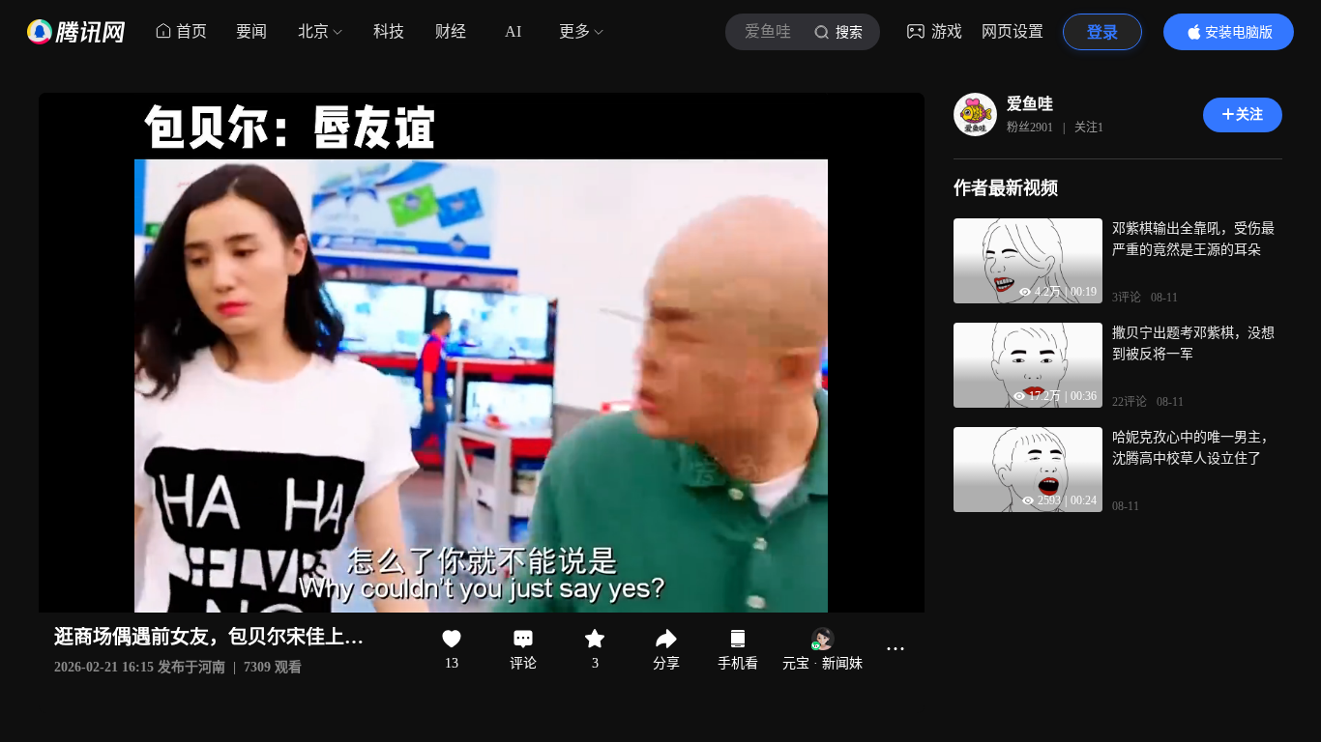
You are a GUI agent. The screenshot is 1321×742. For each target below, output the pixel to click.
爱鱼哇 (1030, 104)
